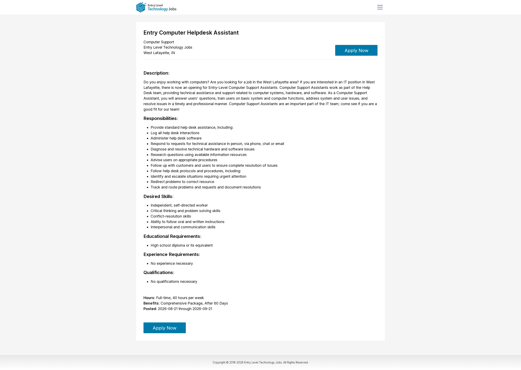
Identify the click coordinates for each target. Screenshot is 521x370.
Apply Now (356, 50)
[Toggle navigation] (380, 7)
